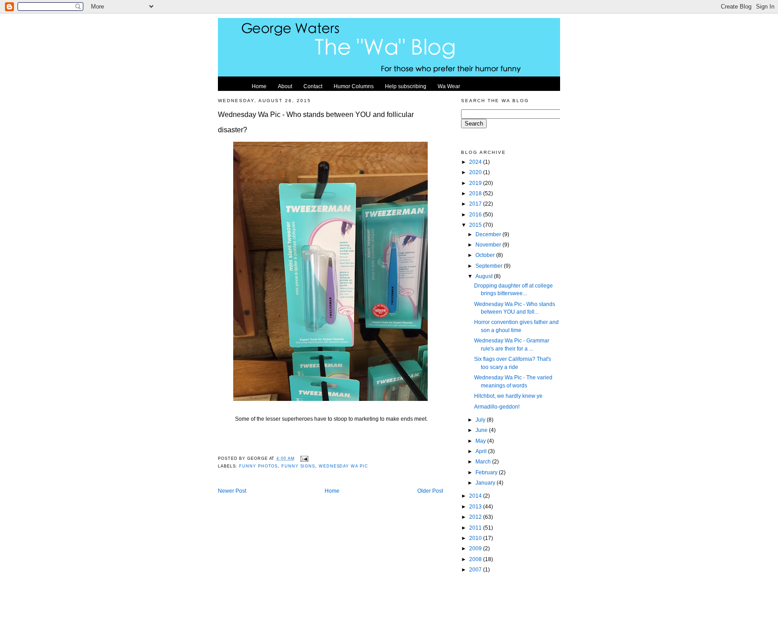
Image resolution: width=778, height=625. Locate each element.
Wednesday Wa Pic (343, 466)
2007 (476, 569)
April (481, 451)
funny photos (258, 466)
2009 (476, 548)
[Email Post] (304, 458)
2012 (476, 517)
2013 (476, 506)
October (485, 255)
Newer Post (232, 491)
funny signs (298, 466)
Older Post (430, 491)
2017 (476, 204)
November (488, 244)
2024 (476, 162)
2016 (476, 214)
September (489, 266)
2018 (476, 193)
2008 (476, 559)
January (486, 483)
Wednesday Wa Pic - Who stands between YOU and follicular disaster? (316, 122)
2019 (476, 183)
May (481, 441)
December (488, 234)
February (487, 472)
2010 (476, 538)
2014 (476, 496)
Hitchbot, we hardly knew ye (508, 396)
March (483, 461)
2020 (476, 172)
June (482, 430)
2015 (476, 225)
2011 (476, 528)
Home (332, 491)
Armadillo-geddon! (497, 406)
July (481, 420)
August (484, 276)
